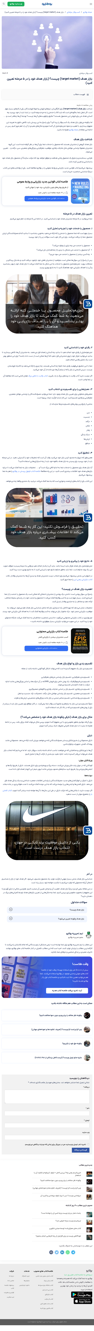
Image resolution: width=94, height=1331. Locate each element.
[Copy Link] (51, 1254)
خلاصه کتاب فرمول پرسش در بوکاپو (26, 471)
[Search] (4, 4)
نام (87, 1108)
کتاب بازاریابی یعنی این (83, 579)
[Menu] (91, 4)
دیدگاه (86, 1087)
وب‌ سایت (85, 1132)
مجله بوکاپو (87, 12)
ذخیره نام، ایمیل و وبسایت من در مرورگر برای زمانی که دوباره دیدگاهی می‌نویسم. (55, 1144)
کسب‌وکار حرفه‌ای (73, 12)
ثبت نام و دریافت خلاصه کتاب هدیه (67, 990)
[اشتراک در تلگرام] (73, 1254)
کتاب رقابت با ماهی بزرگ (38, 376)
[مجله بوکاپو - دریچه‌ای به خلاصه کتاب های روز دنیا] (47, 4)
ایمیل (86, 1120)
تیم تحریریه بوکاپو (74, 933)
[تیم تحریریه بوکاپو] (88, 935)
